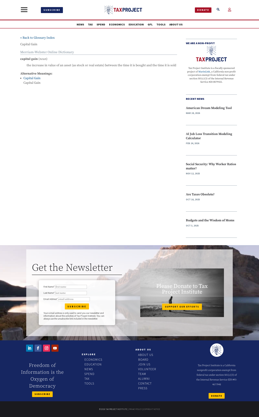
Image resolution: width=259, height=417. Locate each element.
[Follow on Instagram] (46, 348)
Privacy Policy (135, 409)
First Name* (49, 286)
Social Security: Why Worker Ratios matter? (211, 166)
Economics (117, 24)
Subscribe (52, 9)
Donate (203, 9)
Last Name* (49, 292)
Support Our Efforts (182, 306)
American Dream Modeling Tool (209, 108)
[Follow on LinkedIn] (29, 348)
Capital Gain (32, 78)
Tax (90, 24)
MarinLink (204, 71)
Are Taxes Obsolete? (200, 194)
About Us (176, 24)
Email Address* (50, 299)
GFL (150, 24)
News (80, 24)
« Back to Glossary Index (37, 38)
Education (136, 24)
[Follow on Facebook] (38, 348)
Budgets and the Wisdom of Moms (210, 220)
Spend (101, 24)
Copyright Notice (151, 409)
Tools (160, 24)
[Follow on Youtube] (54, 348)
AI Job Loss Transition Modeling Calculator (209, 136)
